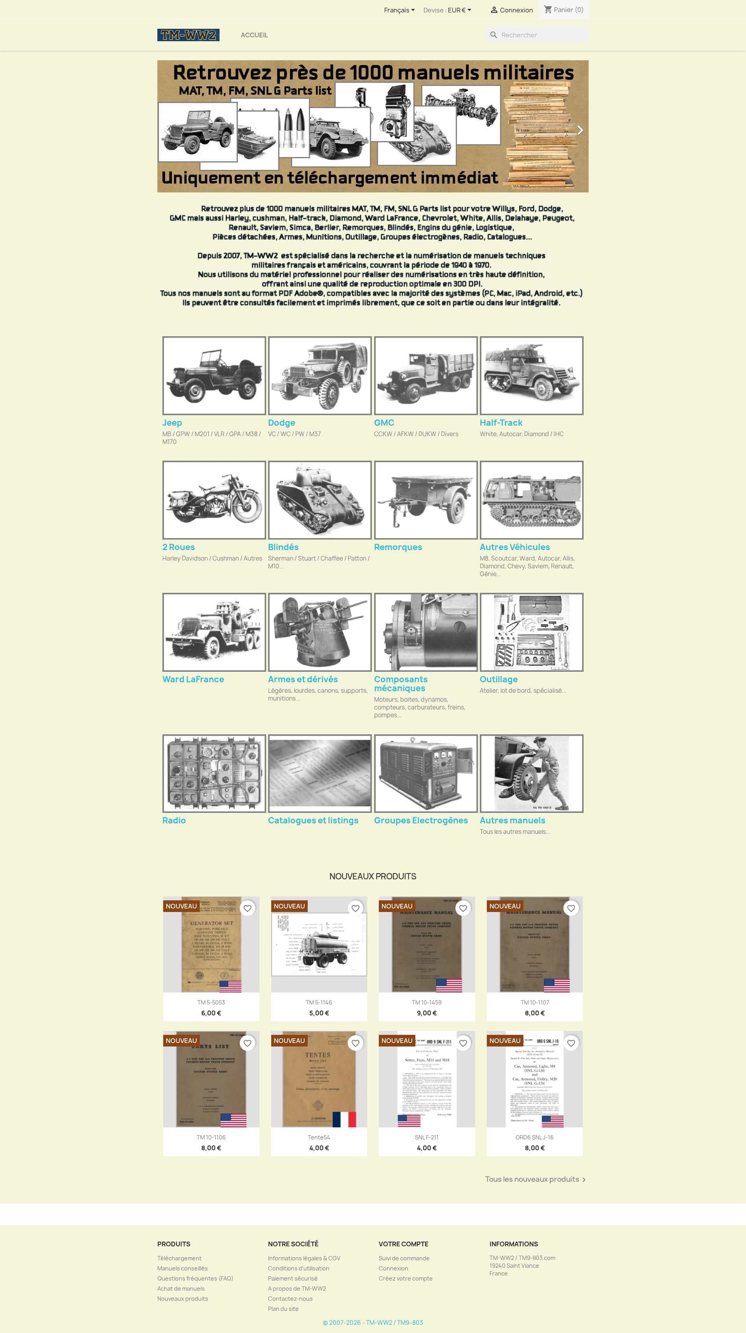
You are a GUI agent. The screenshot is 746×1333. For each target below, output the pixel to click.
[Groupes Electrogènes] (426, 773)
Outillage (499, 679)
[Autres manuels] (532, 773)
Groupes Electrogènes (421, 820)
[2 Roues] (214, 500)
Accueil (254, 35)
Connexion (393, 1268)
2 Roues (178, 547)
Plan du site (283, 1308)
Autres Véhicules (515, 547)
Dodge (281, 422)
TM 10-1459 (427, 1002)
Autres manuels (513, 820)
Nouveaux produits (182, 1298)
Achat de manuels (181, 1288)
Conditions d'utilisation (298, 1268)
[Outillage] (532, 632)
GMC (384, 422)
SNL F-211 (427, 1137)
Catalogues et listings (313, 820)
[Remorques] (426, 500)
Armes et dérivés (303, 679)
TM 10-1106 (211, 1137)
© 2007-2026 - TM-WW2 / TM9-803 (373, 1323)
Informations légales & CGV (304, 1258)
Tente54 (319, 1137)
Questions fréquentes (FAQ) (195, 1278)
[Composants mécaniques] (426, 632)
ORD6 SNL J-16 (535, 1137)
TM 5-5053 (211, 1002)
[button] (189, 126)
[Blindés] (320, 500)
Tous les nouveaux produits (537, 1180)
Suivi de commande (404, 1258)
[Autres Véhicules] (532, 500)
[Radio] (214, 773)
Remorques (398, 547)
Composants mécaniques (401, 684)
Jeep (172, 422)
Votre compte (404, 1244)
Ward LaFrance (193, 679)
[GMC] (426, 375)
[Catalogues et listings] (320, 773)
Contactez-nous (290, 1298)
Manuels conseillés (182, 1268)
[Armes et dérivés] (320, 632)
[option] (373, 126)
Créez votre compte (406, 1278)
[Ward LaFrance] (214, 632)
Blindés (283, 547)
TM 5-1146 (319, 1002)
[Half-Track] (532, 375)
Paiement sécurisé (293, 1278)
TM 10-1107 (535, 1002)
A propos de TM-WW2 (297, 1288)
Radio (174, 820)
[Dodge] (320, 375)
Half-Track (501, 422)
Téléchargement (179, 1258)
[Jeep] (214, 375)
